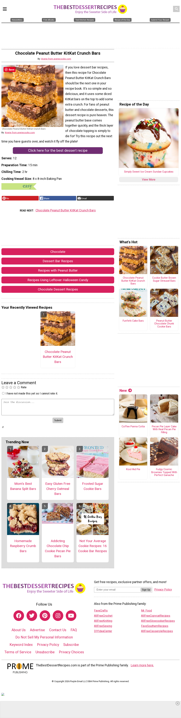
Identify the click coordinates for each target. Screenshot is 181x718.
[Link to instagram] (58, 615)
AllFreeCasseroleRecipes (157, 631)
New (123, 390)
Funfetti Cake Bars (133, 320)
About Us (18, 630)
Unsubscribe (45, 652)
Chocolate (57, 252)
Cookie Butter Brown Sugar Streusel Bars (164, 279)
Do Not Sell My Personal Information (44, 637)
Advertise (37, 630)
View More (148, 179)
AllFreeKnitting (103, 621)
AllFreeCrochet (103, 615)
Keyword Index (21, 645)
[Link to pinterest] (45, 615)
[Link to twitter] (32, 615)
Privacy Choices (71, 652)
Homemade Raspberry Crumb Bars (23, 546)
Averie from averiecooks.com (56, 58)
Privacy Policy (48, 645)
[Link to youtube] (71, 615)
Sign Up (146, 589)
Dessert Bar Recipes (58, 261)
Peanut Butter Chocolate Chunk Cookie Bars (164, 323)
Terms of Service (17, 652)
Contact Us (57, 630)
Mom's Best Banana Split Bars (23, 486)
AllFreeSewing (103, 626)
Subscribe (71, 645)
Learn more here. (142, 665)
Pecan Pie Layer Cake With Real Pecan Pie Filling (164, 429)
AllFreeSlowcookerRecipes (158, 621)
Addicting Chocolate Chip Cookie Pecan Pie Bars (58, 548)
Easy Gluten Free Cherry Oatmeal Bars (57, 489)
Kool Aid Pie (133, 469)
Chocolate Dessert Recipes (58, 289)
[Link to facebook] (18, 615)
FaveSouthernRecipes (154, 626)
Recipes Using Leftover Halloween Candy (57, 280)
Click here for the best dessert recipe (57, 150)
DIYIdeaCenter (103, 631)
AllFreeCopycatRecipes (155, 615)
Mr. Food (146, 610)
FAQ (74, 630)
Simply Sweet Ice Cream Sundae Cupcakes (148, 171)
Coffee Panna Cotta (133, 426)
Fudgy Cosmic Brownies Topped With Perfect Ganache (164, 472)
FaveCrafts (101, 610)
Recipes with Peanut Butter (58, 270)
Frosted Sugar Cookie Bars (92, 486)
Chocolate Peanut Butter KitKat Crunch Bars (66, 210)
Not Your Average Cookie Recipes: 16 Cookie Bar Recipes (92, 546)
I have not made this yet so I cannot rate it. (32, 393)
